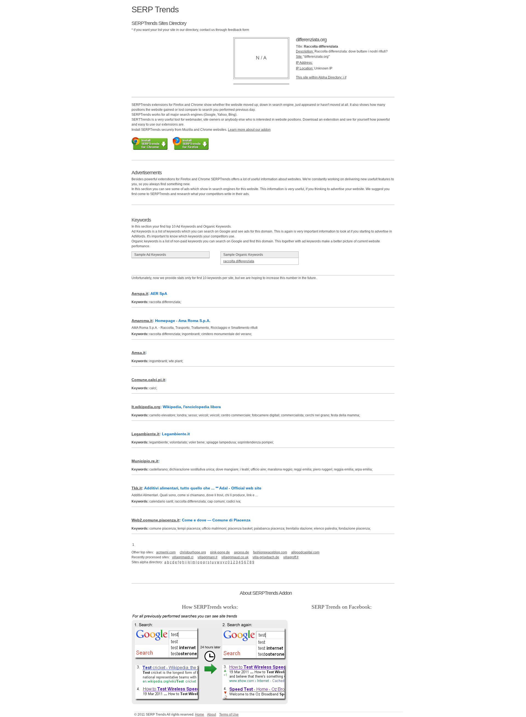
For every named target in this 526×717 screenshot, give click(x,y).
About (211, 714)
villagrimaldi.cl (182, 557)
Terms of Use (229, 714)
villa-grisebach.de (266, 557)
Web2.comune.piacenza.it (155, 520)
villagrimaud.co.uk (234, 557)
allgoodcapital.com (305, 552)
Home (199, 714)
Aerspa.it (140, 293)
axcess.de (241, 552)
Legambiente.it (145, 434)
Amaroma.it (142, 320)
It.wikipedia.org (146, 407)
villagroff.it (290, 557)
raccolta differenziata (238, 261)
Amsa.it (138, 352)
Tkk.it (137, 488)
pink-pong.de (220, 552)
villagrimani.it (207, 557)
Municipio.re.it (145, 461)
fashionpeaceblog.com (270, 552)
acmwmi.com (166, 552)
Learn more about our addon (249, 130)
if (345, 77)
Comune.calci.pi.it (148, 380)
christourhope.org (193, 552)
